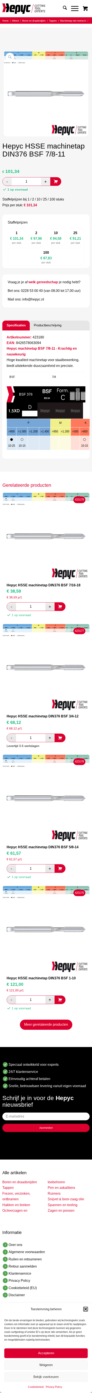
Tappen (8, 1188)
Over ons (15, 1245)
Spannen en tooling (62, 1205)
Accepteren (46, 1353)
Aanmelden (46, 1127)
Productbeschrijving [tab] (47, 325)
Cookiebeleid (36, 1386)
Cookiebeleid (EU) (23, 1288)
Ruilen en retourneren (25, 1259)
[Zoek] (63, 8)
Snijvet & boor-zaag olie (66, 1199)
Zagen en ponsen (61, 1210)
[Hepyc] (37, 8)
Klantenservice (20, 1273)
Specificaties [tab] (16, 325)
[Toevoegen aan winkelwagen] (55, 181)
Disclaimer (17, 1295)
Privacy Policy (54, 1386)
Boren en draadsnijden (19, 1182)
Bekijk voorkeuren (46, 1377)
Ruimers (54, 1193)
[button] (85, 1309)
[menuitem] (63, 8)
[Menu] (73, 8)
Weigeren (46, 1365)
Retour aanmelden (23, 1266)
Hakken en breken (16, 1205)
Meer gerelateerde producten (46, 1024)
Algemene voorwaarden (27, 1252)
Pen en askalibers (61, 1188)
